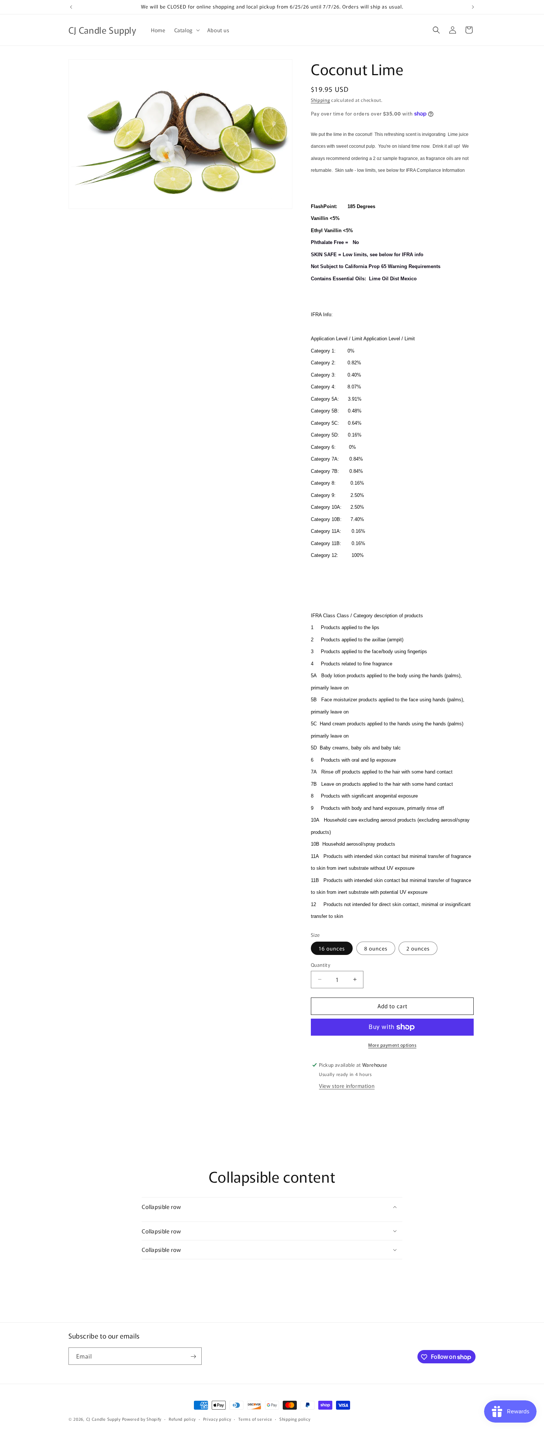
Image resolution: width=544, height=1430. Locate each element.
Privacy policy (217, 1418)
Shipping (320, 100)
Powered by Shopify (142, 1419)
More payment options (392, 1045)
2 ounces (418, 948)
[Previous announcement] (71, 7)
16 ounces (332, 948)
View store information (347, 1085)
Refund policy (182, 1418)
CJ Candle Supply (103, 1419)
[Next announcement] (473, 7)
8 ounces (375, 948)
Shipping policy (294, 1418)
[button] (186, 30)
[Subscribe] (193, 1356)
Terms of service (255, 1418)
